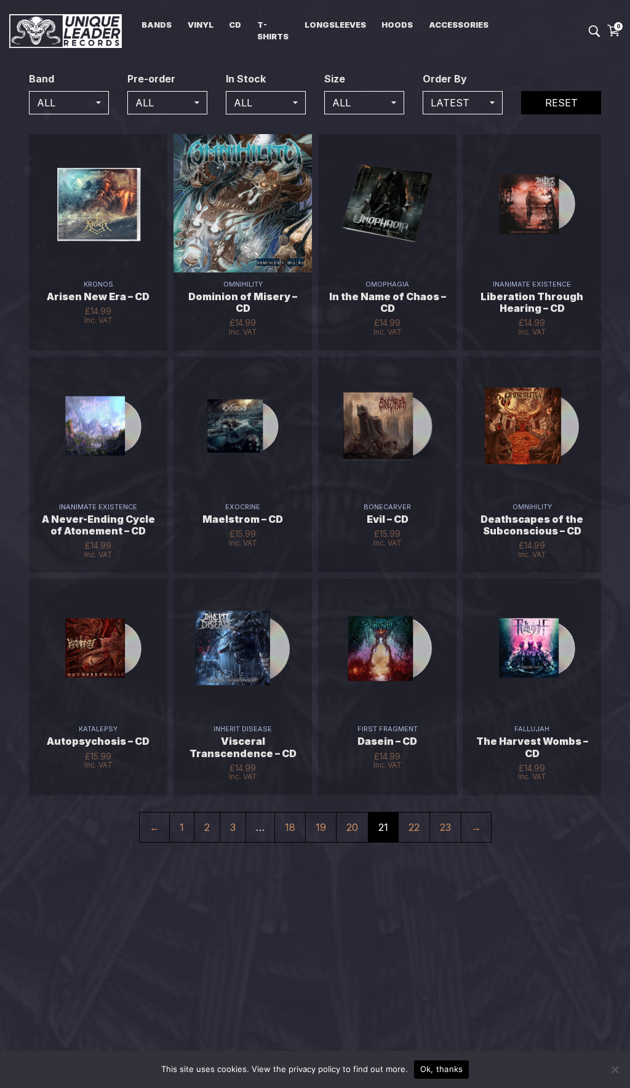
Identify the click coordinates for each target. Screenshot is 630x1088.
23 (445, 827)
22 (414, 827)
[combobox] (69, 102)
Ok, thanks (441, 1069)
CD (235, 25)
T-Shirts (273, 30)
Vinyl (200, 25)
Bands (157, 25)
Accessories (458, 25)
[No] (614, 1069)
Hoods (397, 25)
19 (321, 827)
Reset (561, 103)
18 (290, 827)
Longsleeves (335, 25)
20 (352, 827)
